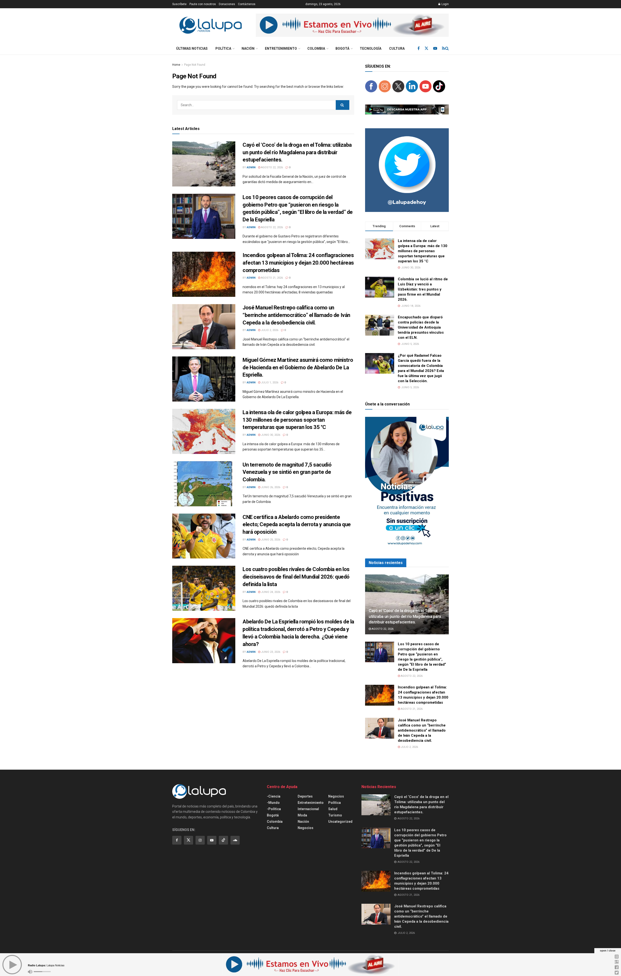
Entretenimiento (281, 48)
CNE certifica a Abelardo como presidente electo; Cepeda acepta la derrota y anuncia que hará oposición (297, 524)
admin (251, 167)
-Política (274, 809)
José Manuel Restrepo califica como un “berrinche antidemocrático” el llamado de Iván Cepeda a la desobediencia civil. (296, 315)
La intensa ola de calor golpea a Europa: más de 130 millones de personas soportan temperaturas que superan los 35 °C (297, 419)
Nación (248, 48)
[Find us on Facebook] (418, 48)
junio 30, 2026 (270, 434)
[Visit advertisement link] (352, 25)
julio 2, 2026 (269, 330)
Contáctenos (246, 4)
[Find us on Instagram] (200, 840)
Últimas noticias (192, 48)
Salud (332, 809)
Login (445, 4)
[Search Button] (447, 48)
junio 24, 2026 (270, 592)
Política (223, 48)
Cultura (397, 48)
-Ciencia (273, 796)
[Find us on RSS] (443, 48)
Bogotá (342, 48)
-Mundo (273, 803)
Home (176, 64)
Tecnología (370, 48)
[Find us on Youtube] (435, 48)
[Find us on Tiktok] (223, 840)
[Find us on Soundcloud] (235, 840)
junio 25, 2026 (270, 539)
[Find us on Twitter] (426, 48)
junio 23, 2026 (270, 651)
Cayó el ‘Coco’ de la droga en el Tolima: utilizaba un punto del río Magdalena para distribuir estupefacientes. (297, 152)
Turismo (335, 815)
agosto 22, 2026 (271, 167)
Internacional (308, 809)
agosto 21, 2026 (271, 277)
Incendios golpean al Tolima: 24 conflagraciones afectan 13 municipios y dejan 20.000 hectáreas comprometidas (298, 262)
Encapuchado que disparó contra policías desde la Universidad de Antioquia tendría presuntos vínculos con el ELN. (421, 327)
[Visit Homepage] (210, 25)
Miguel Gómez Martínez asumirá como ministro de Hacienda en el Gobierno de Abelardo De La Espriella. (298, 367)
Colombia (316, 48)
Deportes (305, 796)
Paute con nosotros (202, 4)
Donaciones (227, 4)
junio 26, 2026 (270, 487)
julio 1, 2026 (269, 382)
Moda (302, 815)
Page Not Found (194, 64)
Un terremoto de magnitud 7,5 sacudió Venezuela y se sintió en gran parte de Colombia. (287, 472)
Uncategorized (340, 821)
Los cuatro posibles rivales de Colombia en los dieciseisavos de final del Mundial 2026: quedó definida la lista (296, 576)
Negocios (305, 828)
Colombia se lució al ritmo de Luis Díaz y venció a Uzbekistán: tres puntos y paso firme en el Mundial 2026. (423, 289)
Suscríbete (179, 4)
